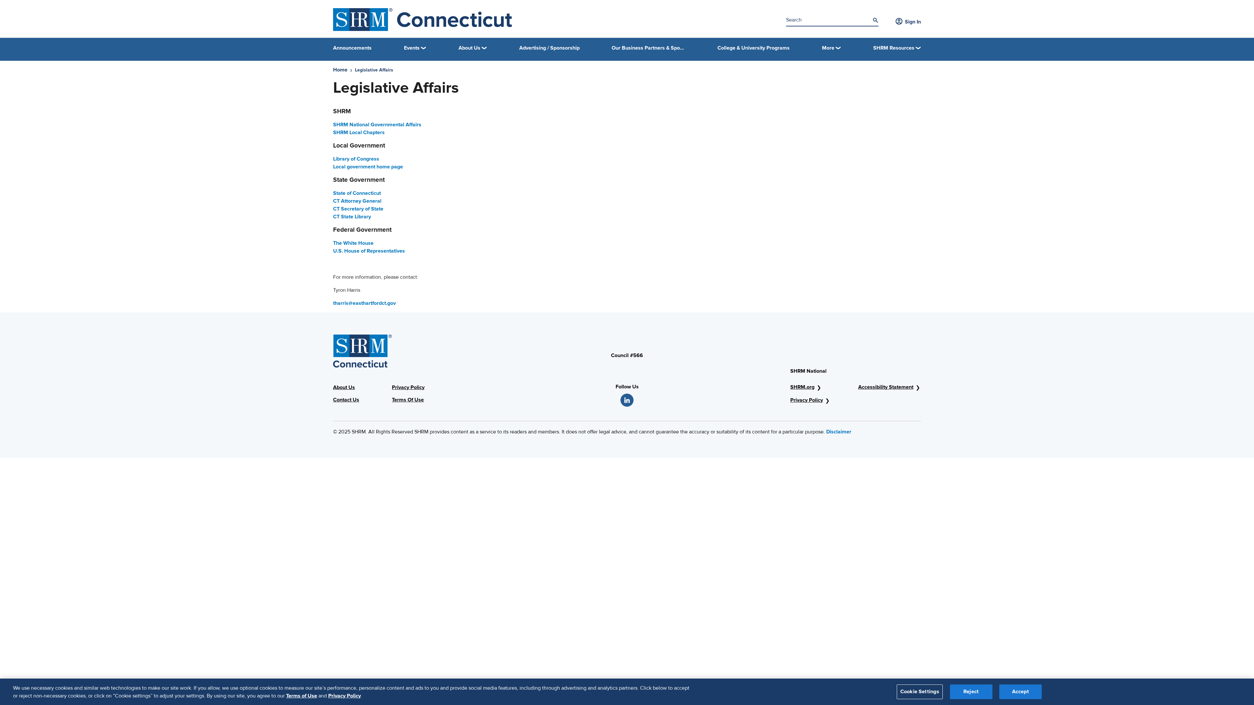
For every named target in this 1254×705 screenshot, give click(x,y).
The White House (353, 243)
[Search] (875, 20)
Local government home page (368, 166)
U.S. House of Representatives (369, 251)
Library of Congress (356, 159)
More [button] (828, 48)
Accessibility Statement (885, 387)
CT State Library (352, 216)
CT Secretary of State (358, 209)
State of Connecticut (357, 193)
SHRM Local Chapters (359, 132)
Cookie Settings (919, 691)
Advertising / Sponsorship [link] (549, 48)
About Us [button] (469, 48)
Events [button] (412, 48)
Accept (1020, 691)
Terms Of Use (408, 400)
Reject (971, 691)
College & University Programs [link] (753, 48)
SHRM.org (802, 387)
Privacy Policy (408, 387)
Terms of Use (301, 695)
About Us (344, 387)
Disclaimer (838, 431)
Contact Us (346, 400)
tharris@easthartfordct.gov (364, 303)
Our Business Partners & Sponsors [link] (648, 48)
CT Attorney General (357, 201)
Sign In (913, 22)
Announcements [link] (352, 48)
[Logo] (422, 19)
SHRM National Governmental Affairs (377, 124)
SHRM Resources (893, 48)
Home (340, 69)
